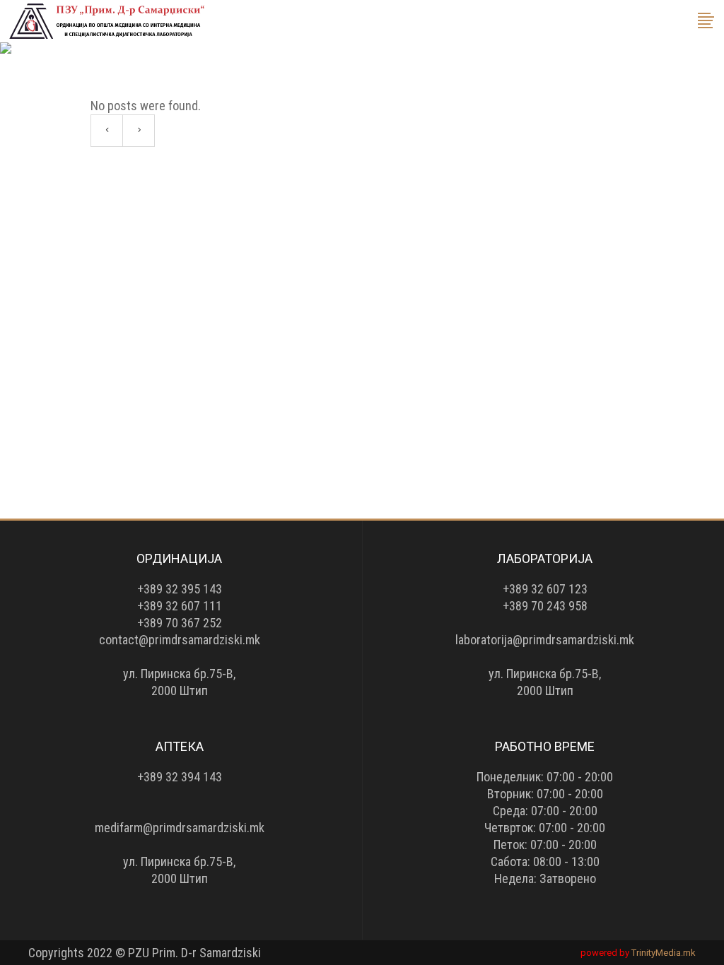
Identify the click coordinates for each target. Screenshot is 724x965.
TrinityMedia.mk (663, 952)
